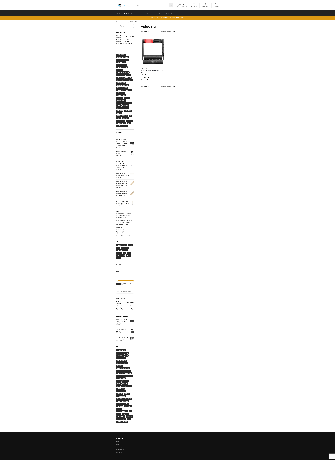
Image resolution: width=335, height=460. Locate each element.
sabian (118, 118)
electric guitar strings (122, 85)
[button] (215, 13)
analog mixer (120, 59)
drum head (128, 77)
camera (119, 245)
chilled (124, 245)
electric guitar (128, 80)
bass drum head (121, 62)
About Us (119, 447)
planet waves (128, 110)
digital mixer (127, 75)
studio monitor (120, 120)
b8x (127, 59)
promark (119, 113)
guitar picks (120, 90)
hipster (126, 250)
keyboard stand (121, 100)
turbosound (129, 120)
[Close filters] (134, 25)
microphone (120, 103)
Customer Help (205, 6)
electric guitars (121, 82)
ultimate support (121, 123)
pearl (118, 108)
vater (128, 123)
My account (194, 6)
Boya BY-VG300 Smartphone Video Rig (152, 71)
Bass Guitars (120, 43)
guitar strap (128, 90)
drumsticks (120, 80)
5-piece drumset (121, 54)
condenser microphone (123, 72)
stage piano (125, 118)
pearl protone (125, 108)
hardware (119, 250)
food (127, 247)
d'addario (119, 75)
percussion (120, 110)
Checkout (216, 6)
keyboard (126, 98)
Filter (118, 284)
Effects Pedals (129, 36)
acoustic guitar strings (122, 57)
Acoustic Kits (129, 43)
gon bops (124, 87)
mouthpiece (125, 105)
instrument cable (121, 95)
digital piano (120, 77)
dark (122, 247)
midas (118, 105)
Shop (118, 441)
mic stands (128, 103)
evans (118, 87)
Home (118, 22)
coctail (130, 245)
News (118, 444)
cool (118, 247)
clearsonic (119, 70)
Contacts (119, 452)
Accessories (144, 68)
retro (123, 255)
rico (130, 115)
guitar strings (120, 92)
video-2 (129, 255)
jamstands (119, 98)
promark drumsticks (122, 115)
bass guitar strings (121, 64)
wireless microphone (122, 125)
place (118, 255)
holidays (119, 253)
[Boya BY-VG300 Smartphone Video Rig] (153, 51)
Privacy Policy (120, 449)
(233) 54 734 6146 (181, 5)
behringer (119, 67)
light (124, 253)
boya (125, 67)
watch (118, 258)
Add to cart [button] (153, 82)
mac (129, 253)
